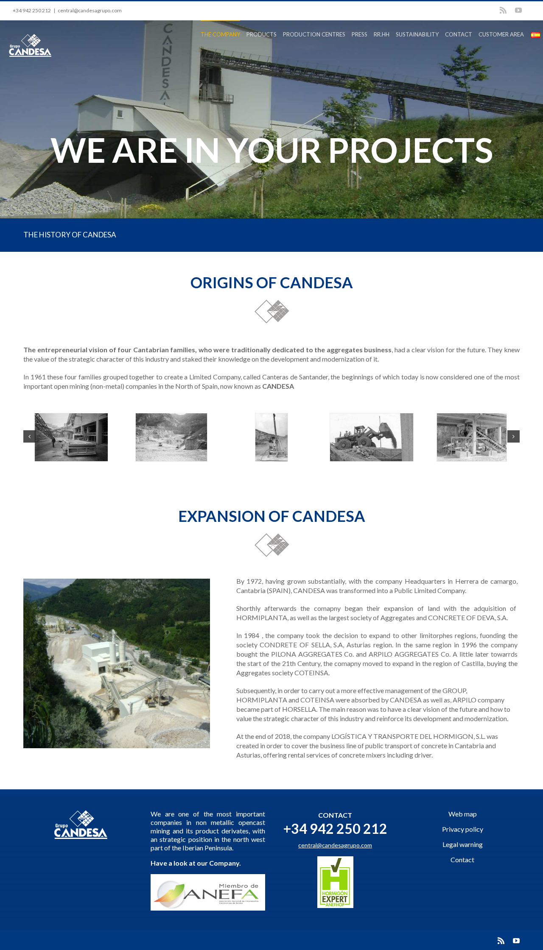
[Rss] (503, 10)
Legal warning (462, 844)
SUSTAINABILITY (417, 34)
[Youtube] (518, 10)
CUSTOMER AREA (501, 34)
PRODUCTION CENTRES (314, 34)
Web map (462, 814)
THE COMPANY (220, 34)
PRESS (359, 34)
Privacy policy (462, 829)
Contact (462, 859)
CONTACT (458, 34)
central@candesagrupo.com (90, 10)
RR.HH (381, 34)
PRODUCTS (261, 34)
